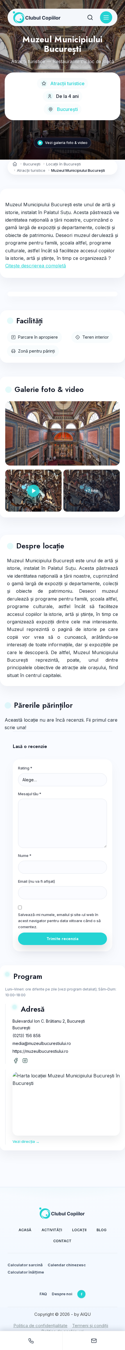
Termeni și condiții (90, 1325)
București (67, 109)
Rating (25, 768)
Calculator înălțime (26, 1272)
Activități (52, 1230)
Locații (79, 1230)
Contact (62, 1241)
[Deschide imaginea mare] (62, 433)
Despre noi (62, 1293)
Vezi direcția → (26, 1141)
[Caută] (90, 17)
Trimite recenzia (62, 939)
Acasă (25, 1230)
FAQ (43, 1293)
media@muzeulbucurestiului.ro (41, 1043)
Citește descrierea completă (35, 266)
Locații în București (63, 164)
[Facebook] (81, 1294)
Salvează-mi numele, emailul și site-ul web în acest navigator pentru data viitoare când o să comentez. (59, 920)
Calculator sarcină (25, 1265)
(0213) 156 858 (26, 1035)
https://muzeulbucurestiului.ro (40, 1051)
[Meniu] (106, 17)
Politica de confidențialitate (40, 1325)
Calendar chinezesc (67, 1265)
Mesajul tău (29, 793)
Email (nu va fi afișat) (36, 881)
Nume (24, 855)
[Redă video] (33, 491)
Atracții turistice (67, 83)
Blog (101, 1230)
